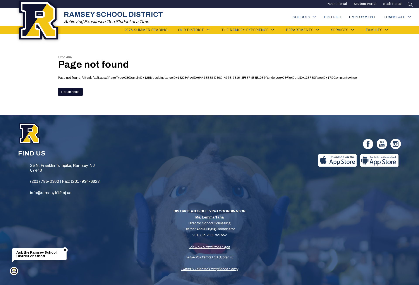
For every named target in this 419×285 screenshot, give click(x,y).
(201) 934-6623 (85, 181)
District (333, 17)
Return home (70, 92)
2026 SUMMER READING (146, 30)
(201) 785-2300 (44, 181)
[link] (362, 17)
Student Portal (365, 3)
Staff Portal (392, 3)
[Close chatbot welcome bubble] (65, 250)
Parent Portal (337, 3)
